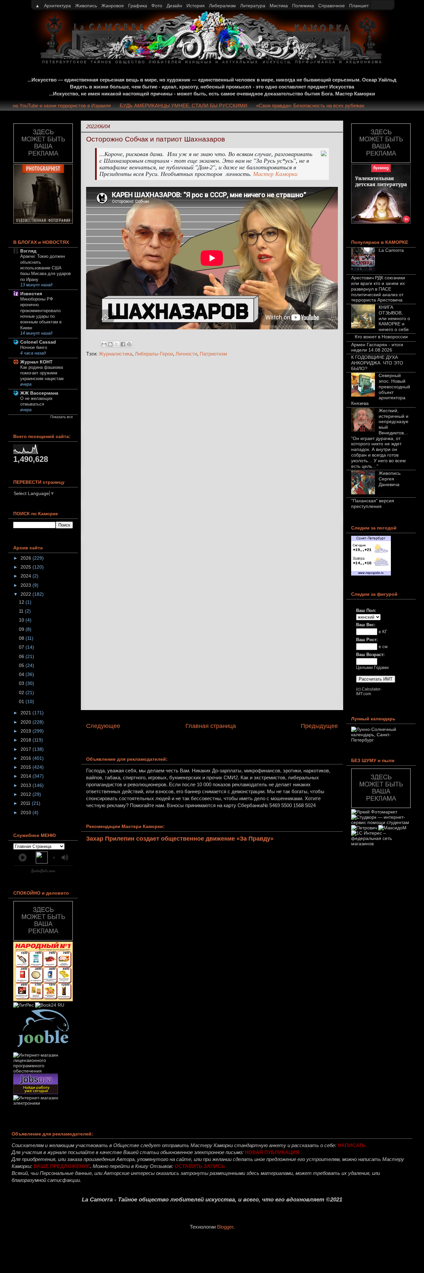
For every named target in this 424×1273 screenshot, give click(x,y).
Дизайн (174, 5)
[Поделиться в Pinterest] (129, 344)
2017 (26, 749)
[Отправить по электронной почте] (104, 344)
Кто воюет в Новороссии (381, 336)
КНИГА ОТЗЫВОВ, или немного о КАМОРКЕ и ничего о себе (394, 318)
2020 (26, 722)
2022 (26, 594)
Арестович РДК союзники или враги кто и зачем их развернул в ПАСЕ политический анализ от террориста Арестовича (378, 289)
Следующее (103, 726)
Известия (31, 293)
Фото (156, 5)
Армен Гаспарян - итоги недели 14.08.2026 (377, 347)
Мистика (279, 5)
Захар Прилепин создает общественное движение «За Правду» (180, 838)
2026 (26, 558)
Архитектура (57, 5)
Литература (252, 5)
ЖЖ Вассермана (39, 393)
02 (22, 692)
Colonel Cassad (38, 342)
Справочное (331, 5)
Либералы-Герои (154, 354)
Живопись (86, 5)
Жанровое (112, 5)
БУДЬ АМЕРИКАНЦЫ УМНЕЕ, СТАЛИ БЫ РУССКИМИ (195, 105)
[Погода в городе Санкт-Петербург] (371, 574)
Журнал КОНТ (36, 361)
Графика (137, 5)
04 (22, 674)
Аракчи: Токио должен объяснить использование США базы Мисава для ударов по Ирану (45, 268)
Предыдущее (319, 726)
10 (22, 620)
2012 (26, 794)
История (195, 5)
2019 (26, 731)
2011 (26, 803)
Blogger (225, 1227)
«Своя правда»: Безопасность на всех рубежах (322, 105)
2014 (26, 776)
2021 (26, 712)
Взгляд (28, 250)
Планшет (359, 5)
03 (22, 683)
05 (22, 665)
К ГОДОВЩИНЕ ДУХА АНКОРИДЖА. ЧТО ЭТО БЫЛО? (377, 363)
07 (22, 647)
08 (22, 638)
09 (22, 629)
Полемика (303, 5)
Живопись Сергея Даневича (389, 478)
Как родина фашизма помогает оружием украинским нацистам (42, 373)
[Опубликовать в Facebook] (123, 344)
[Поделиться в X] (116, 344)
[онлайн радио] (43, 872)
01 (22, 701)
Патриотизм (213, 354)
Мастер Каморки (275, 174)
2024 (26, 576)
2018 (26, 740)
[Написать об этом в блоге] (110, 344)
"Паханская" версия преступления (372, 503)
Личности (186, 354)
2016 (26, 758)
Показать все (61, 417)
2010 (26, 812)
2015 (26, 767)
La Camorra (391, 250)
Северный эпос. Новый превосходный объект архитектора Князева (380, 389)
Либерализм (222, 5)
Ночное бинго (33, 347)
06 (22, 656)
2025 (26, 567)
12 (22, 602)
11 (22, 611)
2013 (26, 785)
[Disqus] (212, 450)
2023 (26, 585)
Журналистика (115, 354)
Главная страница (211, 726)
